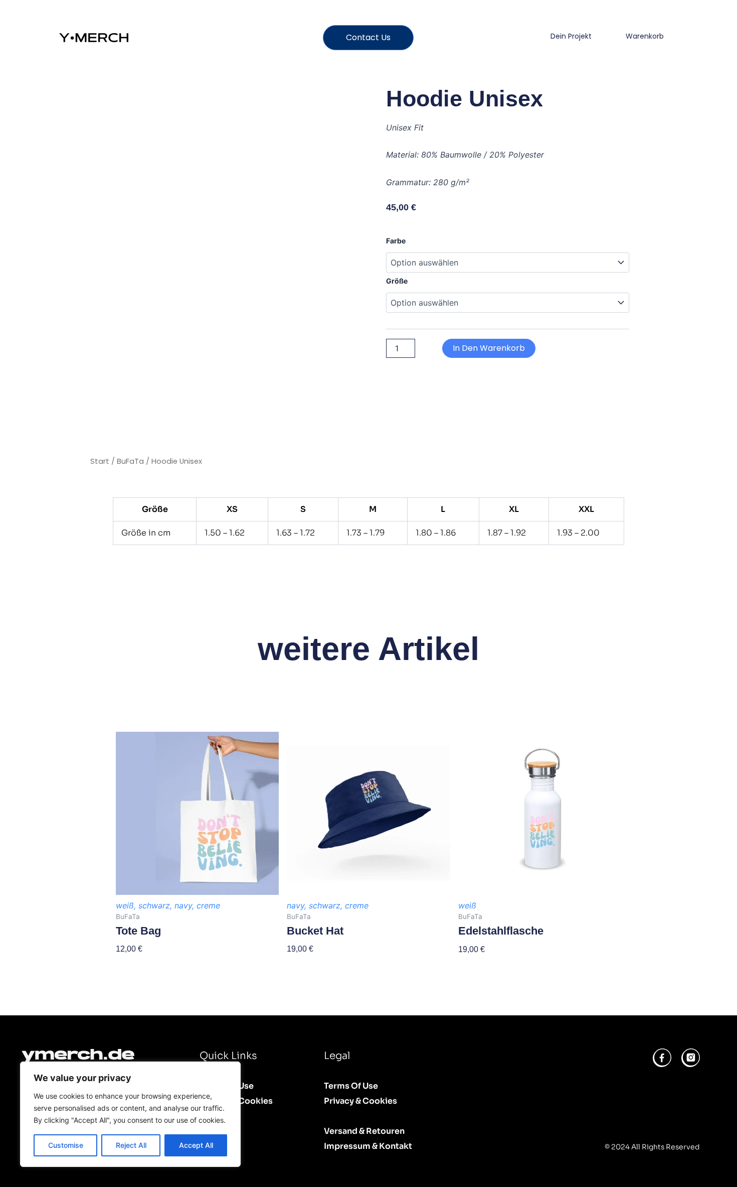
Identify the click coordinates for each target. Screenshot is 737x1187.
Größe (397, 281)
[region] (130, 1114)
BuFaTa (130, 461)
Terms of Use (227, 1086)
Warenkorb (645, 36)
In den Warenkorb (489, 348)
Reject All (131, 1145)
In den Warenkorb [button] (490, 967)
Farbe (396, 240)
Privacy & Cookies (236, 1101)
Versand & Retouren (364, 1131)
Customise (65, 1145)
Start (99, 461)
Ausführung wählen (151, 966)
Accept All (196, 1145)
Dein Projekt (571, 36)
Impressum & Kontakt (368, 1146)
